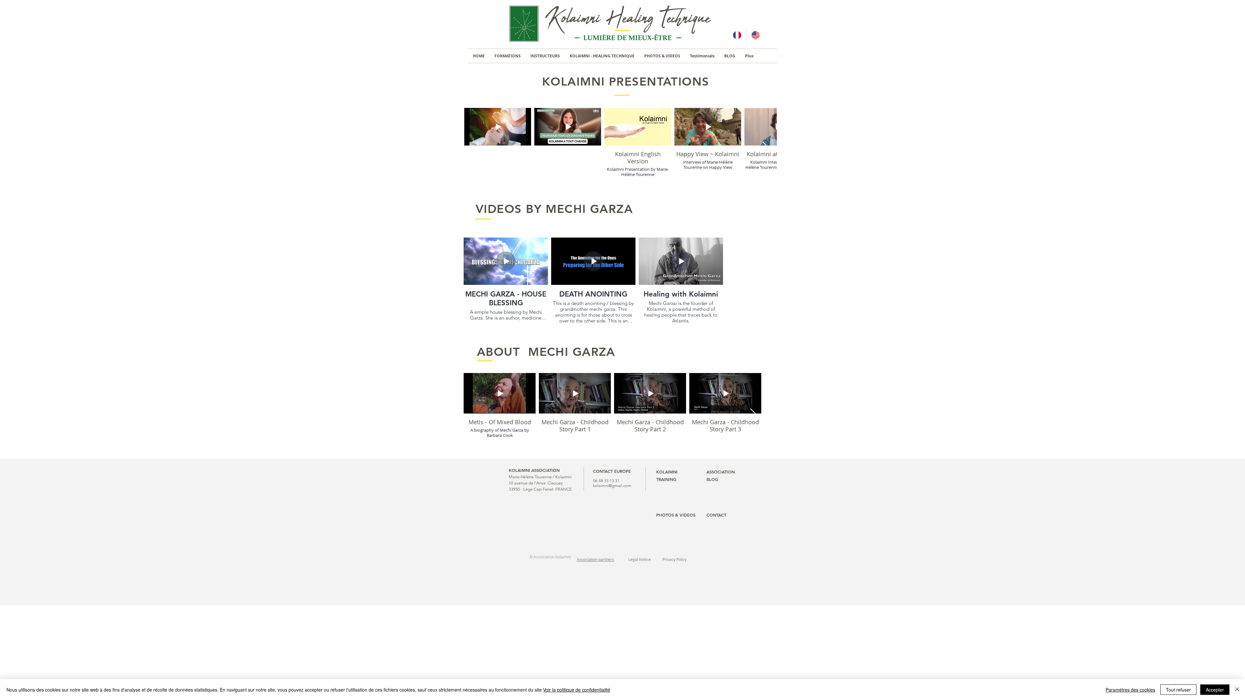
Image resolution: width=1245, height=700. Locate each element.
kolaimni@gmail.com (612, 485)
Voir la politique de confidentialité (576, 689)
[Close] (1237, 689)
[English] (755, 35)
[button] (508, 56)
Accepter (1215, 689)
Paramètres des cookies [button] (1130, 689)
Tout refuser (1178, 689)
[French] (737, 35)
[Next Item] (765, 148)
